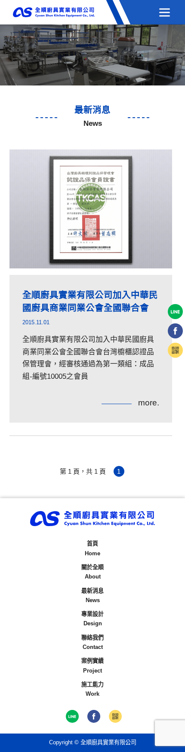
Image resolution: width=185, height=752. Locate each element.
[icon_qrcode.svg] (115, 716)
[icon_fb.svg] (93, 716)
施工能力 (92, 689)
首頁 (92, 548)
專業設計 (92, 619)
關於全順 (92, 572)
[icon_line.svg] (72, 716)
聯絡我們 (92, 642)
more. (148, 402)
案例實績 (92, 665)
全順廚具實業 (54, 12)
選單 (164, 12)
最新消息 (92, 595)
